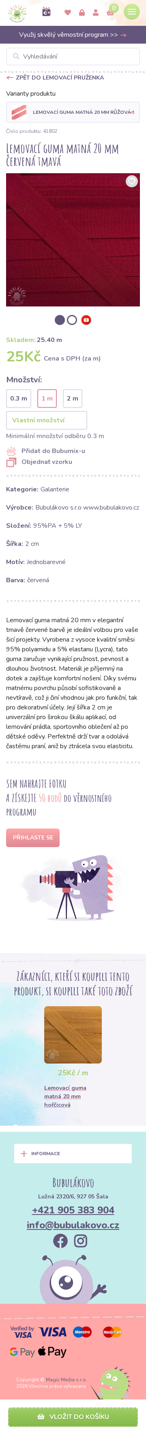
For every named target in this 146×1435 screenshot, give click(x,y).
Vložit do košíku (78, 1416)
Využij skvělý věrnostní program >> (69, 34)
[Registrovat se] (96, 13)
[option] (73, 239)
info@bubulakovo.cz (73, 1225)
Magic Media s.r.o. (66, 1379)
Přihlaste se (33, 837)
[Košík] (110, 13)
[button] (73, 112)
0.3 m (18, 398)
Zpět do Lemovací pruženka (60, 78)
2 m (72, 398)
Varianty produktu (31, 93)
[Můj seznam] (67, 13)
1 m (47, 398)
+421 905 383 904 (73, 1210)
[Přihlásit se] (82, 13)
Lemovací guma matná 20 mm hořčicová (65, 1096)
